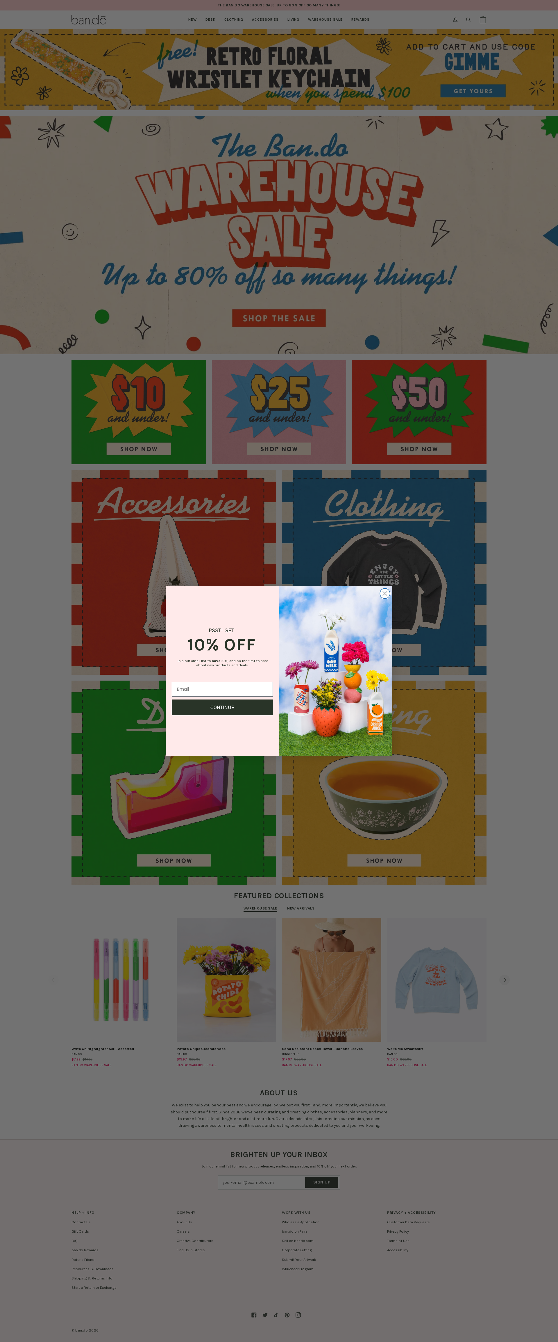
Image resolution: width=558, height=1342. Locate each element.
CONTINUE (222, 707)
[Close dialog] (385, 593)
